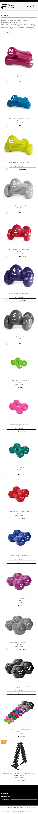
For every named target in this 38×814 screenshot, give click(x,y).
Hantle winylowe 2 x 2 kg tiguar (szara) (19, 205)
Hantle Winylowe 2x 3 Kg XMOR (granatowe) (19, 555)
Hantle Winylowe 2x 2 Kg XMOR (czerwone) (19, 511)
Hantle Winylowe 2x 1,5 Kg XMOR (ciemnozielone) (19, 467)
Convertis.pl (33, 811)
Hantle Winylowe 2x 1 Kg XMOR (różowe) (19, 424)
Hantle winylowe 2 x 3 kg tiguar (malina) (19, 249)
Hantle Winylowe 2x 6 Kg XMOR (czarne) (19, 686)
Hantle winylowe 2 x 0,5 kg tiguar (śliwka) (19, 74)
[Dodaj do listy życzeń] (35, 44)
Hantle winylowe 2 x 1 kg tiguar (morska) (19, 118)
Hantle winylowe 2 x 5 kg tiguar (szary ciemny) (19, 336)
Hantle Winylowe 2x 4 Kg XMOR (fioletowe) (19, 598)
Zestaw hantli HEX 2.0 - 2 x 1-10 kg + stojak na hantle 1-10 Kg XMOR (19, 773)
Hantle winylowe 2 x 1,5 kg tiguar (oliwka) (19, 162)
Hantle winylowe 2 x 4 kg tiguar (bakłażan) (19, 293)
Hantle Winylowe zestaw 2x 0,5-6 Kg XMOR (19, 729)
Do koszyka (23, 81)
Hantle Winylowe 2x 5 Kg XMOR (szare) (19, 642)
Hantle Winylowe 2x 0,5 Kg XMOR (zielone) (19, 380)
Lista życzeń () (33, 1)
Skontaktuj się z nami (5, 1)
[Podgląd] (35, 47)
